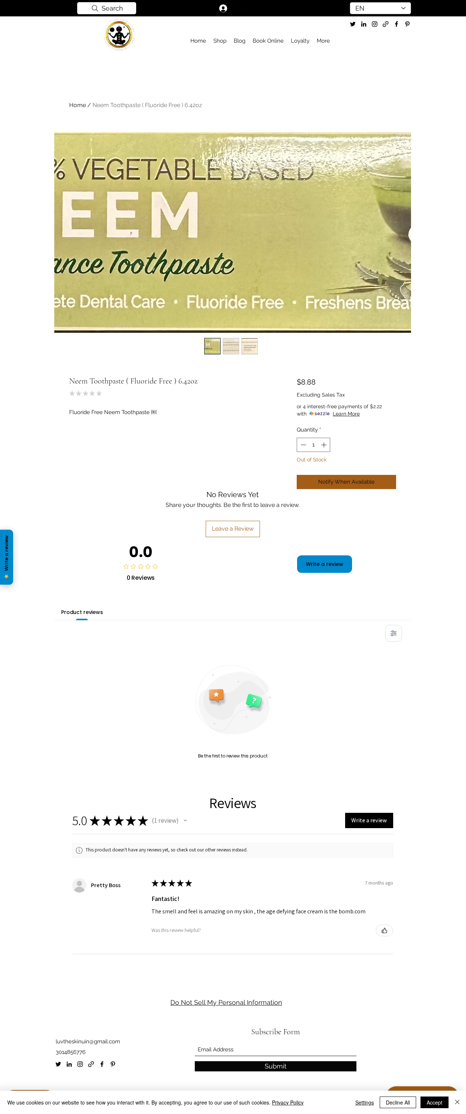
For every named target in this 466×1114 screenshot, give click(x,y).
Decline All (398, 1102)
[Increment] (324, 445)
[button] (185, 820)
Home (77, 105)
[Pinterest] (112, 1064)
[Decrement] (303, 445)
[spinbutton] (314, 445)
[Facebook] (102, 1064)
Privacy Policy (288, 1102)
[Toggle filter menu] (393, 633)
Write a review (324, 564)
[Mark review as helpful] (384, 930)
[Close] (457, 1102)
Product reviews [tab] (82, 612)
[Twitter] (352, 24)
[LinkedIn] (69, 1064)
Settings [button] (364, 1102)
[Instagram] (80, 1064)
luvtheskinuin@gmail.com (88, 1041)
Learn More (346, 414)
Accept (434, 1102)
